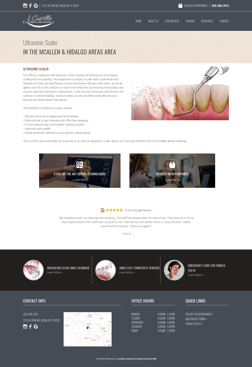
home (138, 21)
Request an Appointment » (199, 314)
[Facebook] (30, 6)
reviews (190, 21)
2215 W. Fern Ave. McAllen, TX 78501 (60, 6)
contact (224, 21)
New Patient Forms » (196, 319)
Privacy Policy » (194, 324)
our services (172, 21)
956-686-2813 (220, 5)
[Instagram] (25, 6)
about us (153, 21)
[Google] (36, 6)
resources (207, 21)
